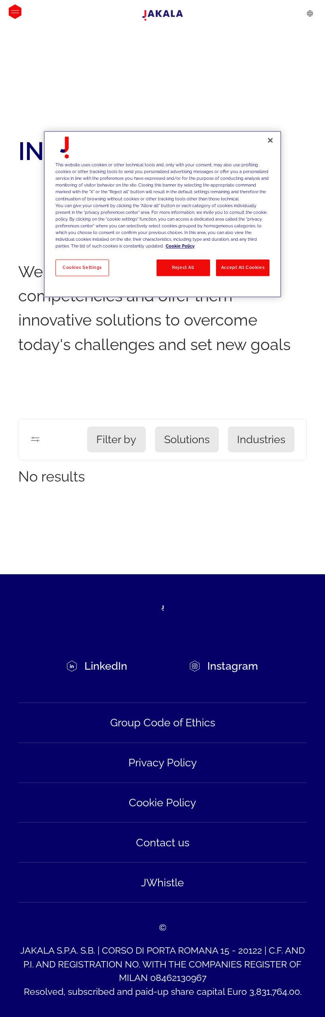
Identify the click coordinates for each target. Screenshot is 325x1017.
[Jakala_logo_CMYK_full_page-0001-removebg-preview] (162, 15)
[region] (162, 214)
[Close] (270, 140)
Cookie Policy (180, 246)
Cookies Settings (82, 267)
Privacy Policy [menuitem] (162, 762)
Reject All (183, 267)
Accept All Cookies (242, 267)
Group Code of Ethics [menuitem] (162, 722)
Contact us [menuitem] (162, 842)
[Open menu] (15, 11)
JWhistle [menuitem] (162, 882)
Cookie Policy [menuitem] (162, 802)
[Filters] (35, 439)
